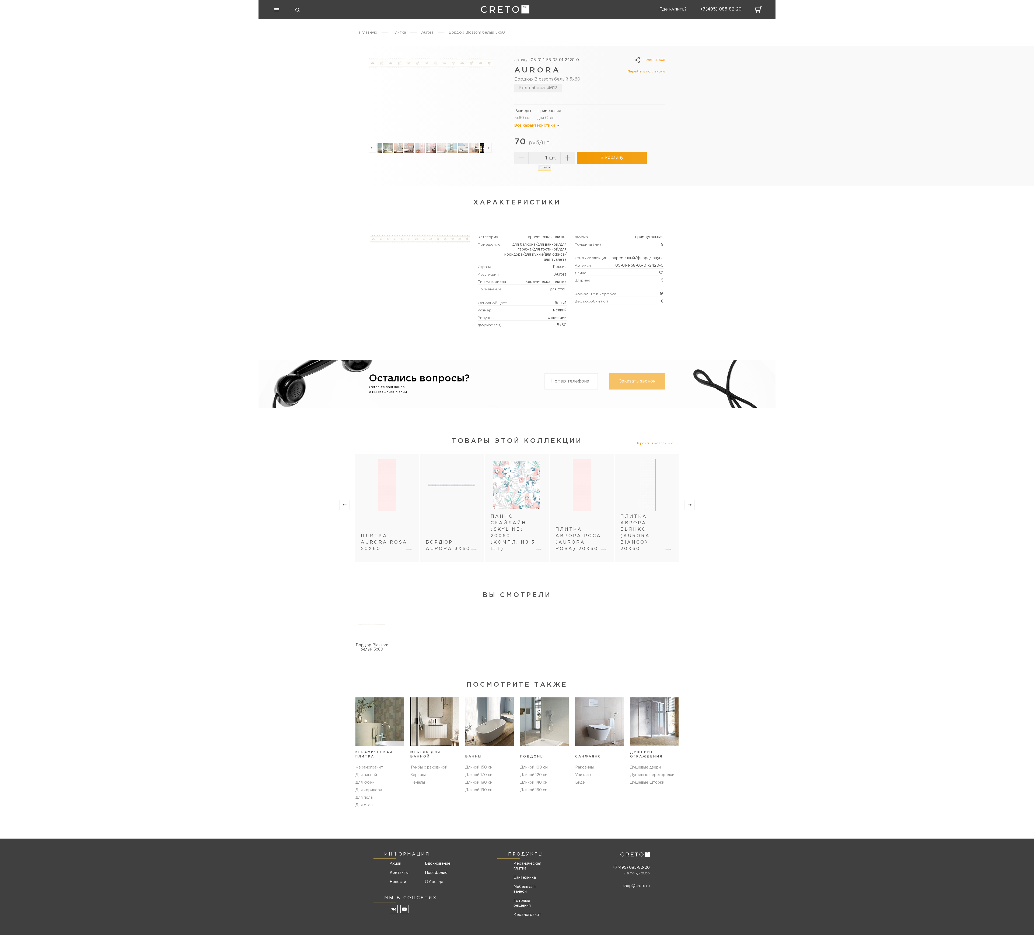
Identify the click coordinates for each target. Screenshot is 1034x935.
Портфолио (436, 872)
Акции (395, 863)
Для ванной (366, 775)
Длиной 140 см (533, 782)
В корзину (611, 158)
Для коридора (368, 790)
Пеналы (417, 782)
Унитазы (583, 775)
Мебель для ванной (524, 889)
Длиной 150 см (478, 767)
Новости (398, 882)
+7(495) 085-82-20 (631, 867)
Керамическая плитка (527, 866)
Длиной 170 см (478, 775)
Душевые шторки (647, 782)
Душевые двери (645, 767)
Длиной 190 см (478, 790)
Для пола (364, 797)
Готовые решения (522, 903)
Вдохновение (436, 863)
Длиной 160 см (533, 790)
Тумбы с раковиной (428, 767)
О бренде (434, 882)
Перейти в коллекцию (646, 71)
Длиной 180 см (478, 782)
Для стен (364, 805)
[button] (372, 148)
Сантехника (524, 877)
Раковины (584, 767)
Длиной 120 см (533, 775)
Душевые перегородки (652, 775)
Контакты (399, 872)
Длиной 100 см (534, 767)
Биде (580, 782)
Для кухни (365, 782)
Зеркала (418, 775)
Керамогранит (369, 767)
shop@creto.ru (636, 886)
